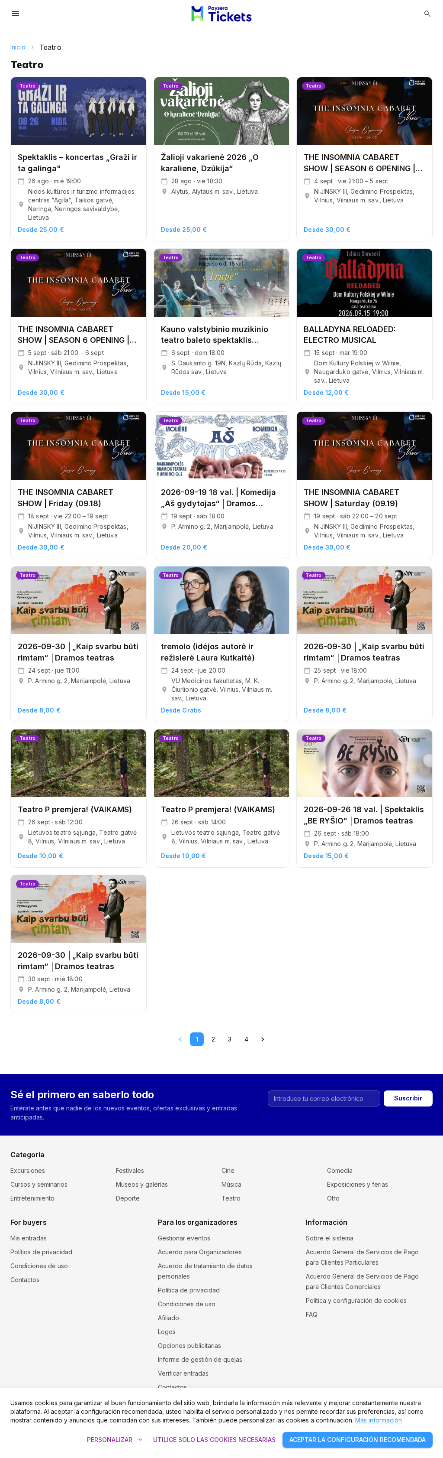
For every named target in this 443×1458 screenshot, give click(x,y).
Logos (167, 1331)
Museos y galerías (142, 1184)
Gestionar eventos (184, 1238)
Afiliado (168, 1317)
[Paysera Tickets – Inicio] (222, 14)
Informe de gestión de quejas (200, 1359)
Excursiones (27, 1170)
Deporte (128, 1198)
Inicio (18, 47)
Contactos (24, 1279)
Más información (378, 1420)
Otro (333, 1198)
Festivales (130, 1170)
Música (231, 1184)
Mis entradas (28, 1238)
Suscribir (408, 1098)
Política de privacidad (41, 1252)
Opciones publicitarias (189, 1345)
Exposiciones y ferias (357, 1184)
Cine (228, 1170)
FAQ (312, 1314)
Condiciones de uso (39, 1265)
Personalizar (115, 1440)
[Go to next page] (263, 1039)
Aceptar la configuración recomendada (357, 1439)
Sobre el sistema (329, 1238)
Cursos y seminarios (38, 1184)
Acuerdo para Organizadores (200, 1252)
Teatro (231, 1198)
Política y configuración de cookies (356, 1300)
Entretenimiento (32, 1198)
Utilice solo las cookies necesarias (214, 1439)
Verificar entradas (183, 1373)
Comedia (340, 1170)
